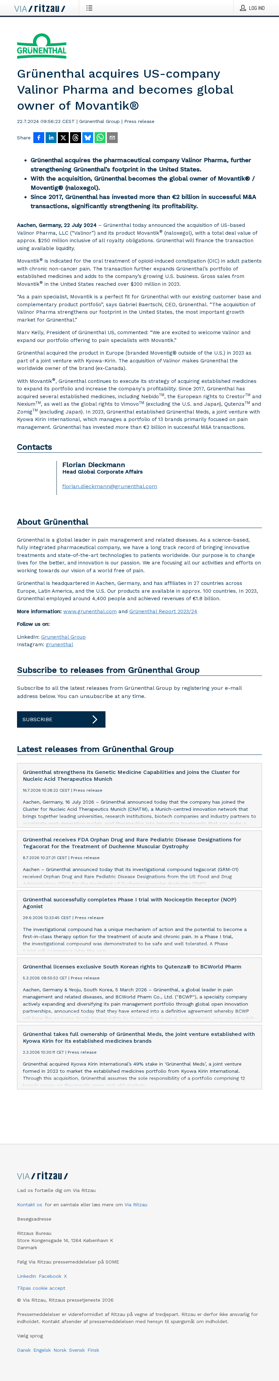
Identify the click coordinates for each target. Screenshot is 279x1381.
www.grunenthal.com (90, 611)
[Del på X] (63, 138)
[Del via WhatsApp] (100, 138)
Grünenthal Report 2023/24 (163, 611)
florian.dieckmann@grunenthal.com (109, 486)
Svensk (77, 1350)
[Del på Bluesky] (87, 138)
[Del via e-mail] (112, 138)
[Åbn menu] (91, 8)
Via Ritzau (136, 1204)
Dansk (24, 1350)
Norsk (59, 1350)
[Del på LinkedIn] (51, 138)
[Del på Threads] (75, 138)
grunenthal (59, 644)
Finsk (93, 1350)
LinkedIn (26, 1276)
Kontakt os (29, 1204)
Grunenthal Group (63, 637)
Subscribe (37, 719)
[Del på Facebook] (38, 138)
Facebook (50, 1276)
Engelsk (42, 1350)
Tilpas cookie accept (41, 1288)
